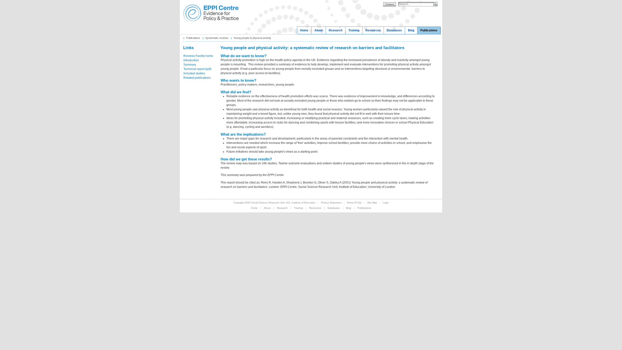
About (318, 30)
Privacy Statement (331, 202)
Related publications (197, 77)
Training (353, 30)
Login (385, 202)
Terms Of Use (354, 202)
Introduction (191, 60)
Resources (373, 30)
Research (335, 30)
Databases (394, 30)
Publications (428, 30)
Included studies (194, 73)
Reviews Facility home (198, 56)
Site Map (372, 202)
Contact (389, 4)
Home (304, 30)
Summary (189, 64)
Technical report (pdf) (197, 69)
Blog (411, 30)
